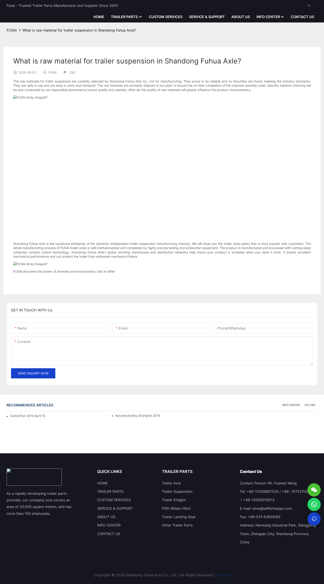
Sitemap (223, 575)
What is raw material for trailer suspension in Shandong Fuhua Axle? (79, 30)
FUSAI (12, 30)
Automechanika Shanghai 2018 (137, 415)
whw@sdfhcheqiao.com (272, 508)
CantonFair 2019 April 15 (27, 416)
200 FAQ (309, 405)
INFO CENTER (291, 405)
